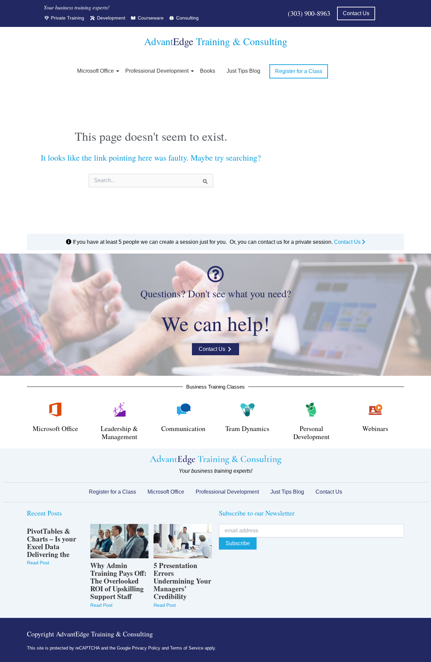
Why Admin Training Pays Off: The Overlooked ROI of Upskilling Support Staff (118, 581)
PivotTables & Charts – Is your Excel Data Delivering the (51, 542)
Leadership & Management (119, 432)
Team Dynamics (247, 428)
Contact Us (348, 242)
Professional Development (157, 71)
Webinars (375, 428)
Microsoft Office (95, 71)
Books (207, 71)
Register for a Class (112, 492)
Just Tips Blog (243, 71)
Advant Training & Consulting (215, 41)
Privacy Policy (146, 648)
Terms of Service (186, 648)
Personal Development (311, 432)
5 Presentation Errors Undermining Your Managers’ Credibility (182, 581)
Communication (183, 428)
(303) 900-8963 (309, 13)
